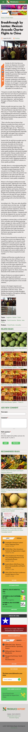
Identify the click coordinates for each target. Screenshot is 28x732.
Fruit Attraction (7, 606)
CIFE (4, 593)
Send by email (3, 81)
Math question (6, 432)
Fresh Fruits (9, 17)
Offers (8, 640)
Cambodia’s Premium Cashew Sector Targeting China (14, 543)
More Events (14, 609)
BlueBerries (8, 653)
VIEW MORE (14, 580)
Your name (4, 412)
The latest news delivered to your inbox (12, 674)
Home (3, 17)
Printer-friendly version (3, 78)
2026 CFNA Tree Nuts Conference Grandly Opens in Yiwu (15, 573)
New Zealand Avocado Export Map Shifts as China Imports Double (14, 349)
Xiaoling (17, 38)
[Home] (16, 2)
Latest (7, 538)
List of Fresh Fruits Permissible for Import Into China (11, 695)
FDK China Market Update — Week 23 (12, 385)
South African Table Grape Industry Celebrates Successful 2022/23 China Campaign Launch (12, 530)
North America (11, 320)
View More (14, 663)
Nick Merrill (14, 728)
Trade (19, 317)
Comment (4, 418)
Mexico (19, 320)
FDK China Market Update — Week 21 (12, 402)
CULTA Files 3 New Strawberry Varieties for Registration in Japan (15, 550)
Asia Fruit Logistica (8, 600)
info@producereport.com (13, 716)
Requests (19, 640)
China (3, 322)
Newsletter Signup (14, 717)
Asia (23, 320)
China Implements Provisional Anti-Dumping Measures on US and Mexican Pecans (14, 557)
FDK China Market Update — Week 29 (12, 367)
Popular (19, 538)
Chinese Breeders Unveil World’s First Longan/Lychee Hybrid (12, 510)
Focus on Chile (14, 616)
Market (14, 317)
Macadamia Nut (10, 659)
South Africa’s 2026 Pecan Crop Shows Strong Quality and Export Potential (15, 566)
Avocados (18, 325)
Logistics (9, 317)
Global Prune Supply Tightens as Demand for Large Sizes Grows (14, 629)
